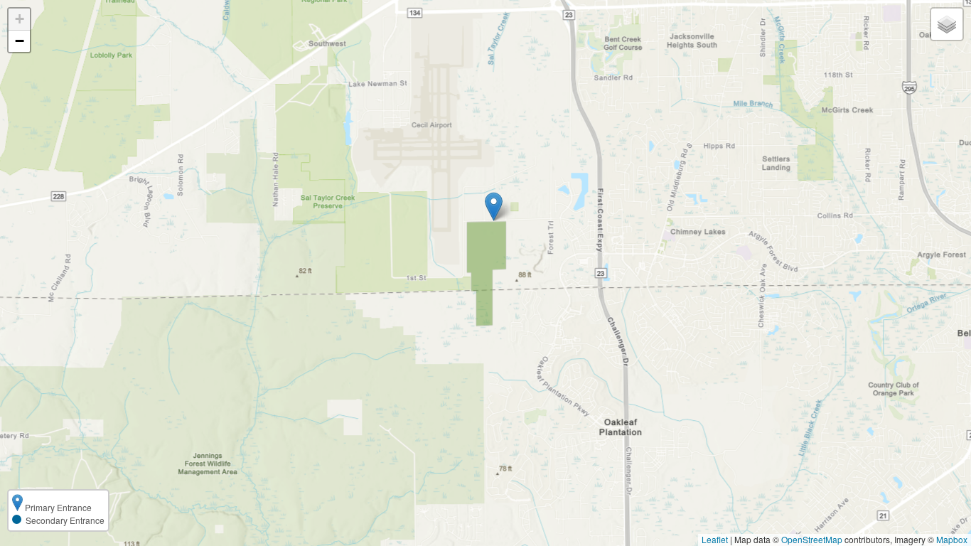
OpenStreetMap (811, 539)
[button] (494, 206)
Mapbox (951, 539)
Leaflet (715, 539)
